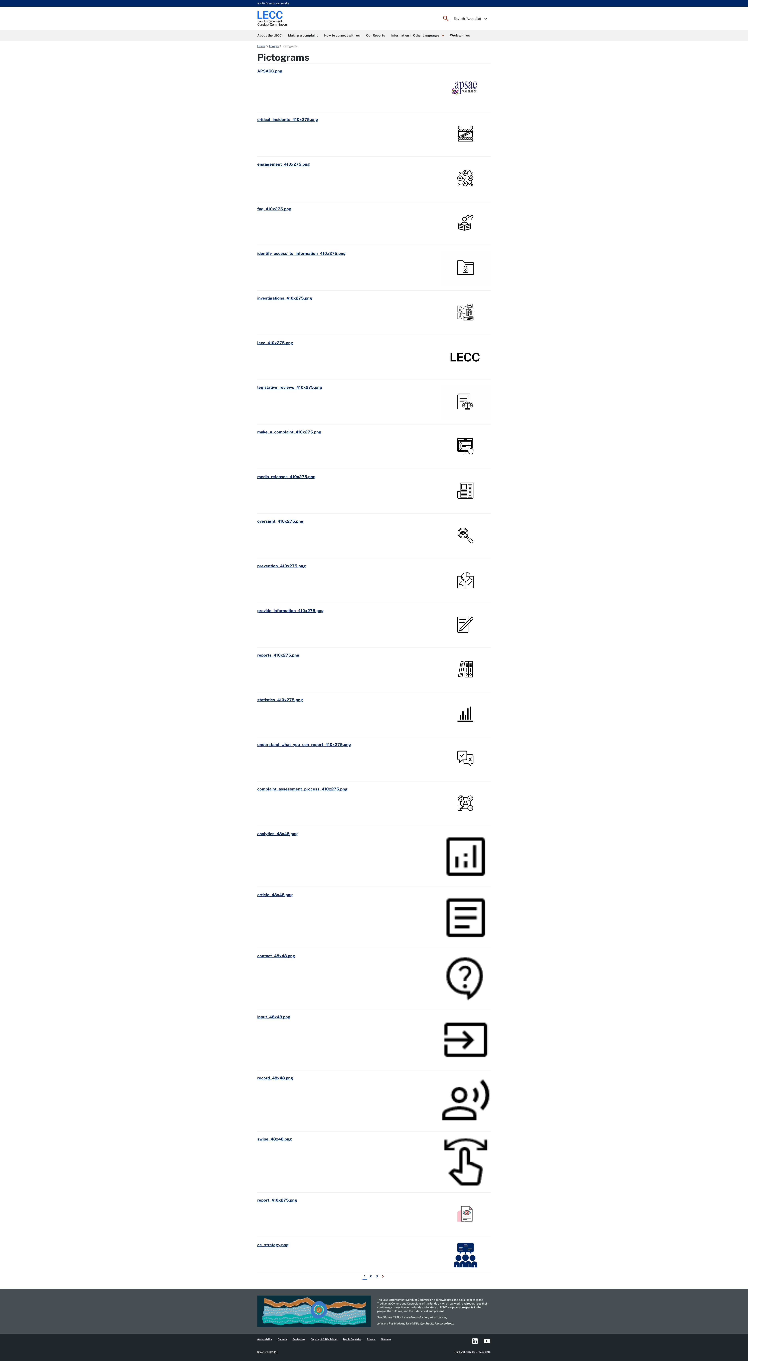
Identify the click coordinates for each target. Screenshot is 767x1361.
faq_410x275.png (274, 209)
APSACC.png (269, 71)
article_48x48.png (275, 894)
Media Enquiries (352, 1339)
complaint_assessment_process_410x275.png (302, 789)
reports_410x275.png (278, 655)
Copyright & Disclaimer (324, 1339)
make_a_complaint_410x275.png (289, 432)
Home (261, 46)
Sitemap (386, 1339)
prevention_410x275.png (281, 566)
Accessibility (264, 1339)
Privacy (371, 1339)
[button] (417, 35)
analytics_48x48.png (277, 833)
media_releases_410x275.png (286, 476)
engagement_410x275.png (283, 164)
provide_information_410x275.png (290, 610)
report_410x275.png (277, 1200)
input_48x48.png (273, 1017)
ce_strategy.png (273, 1244)
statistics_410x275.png (280, 699)
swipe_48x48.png (274, 1139)
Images (274, 46)
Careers (282, 1339)
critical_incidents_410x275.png (287, 119)
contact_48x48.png (276, 955)
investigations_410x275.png (284, 298)
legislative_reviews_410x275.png (289, 387)
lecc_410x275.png (275, 342)
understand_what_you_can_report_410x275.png (304, 744)
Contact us (298, 1339)
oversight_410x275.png (280, 521)
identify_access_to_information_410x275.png (301, 253)
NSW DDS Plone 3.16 (478, 1352)
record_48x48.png (275, 1078)
